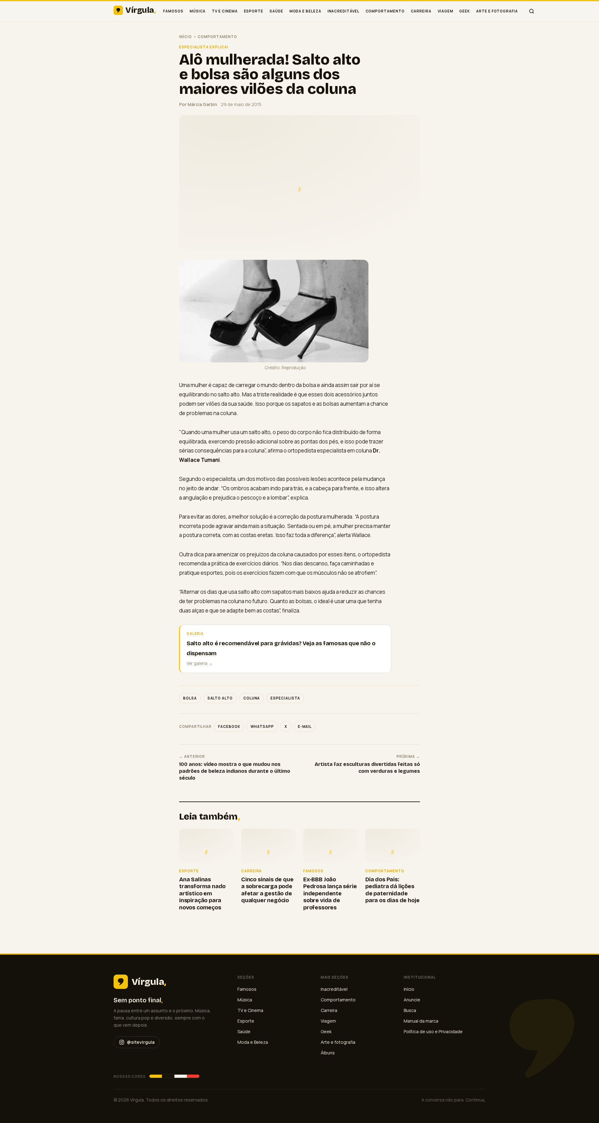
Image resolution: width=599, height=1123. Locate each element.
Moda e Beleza (305, 11)
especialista (285, 698)
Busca (410, 1010)
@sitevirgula (140, 1042)
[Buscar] (531, 11)
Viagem (445, 11)
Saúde (276, 11)
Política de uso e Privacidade (433, 1031)
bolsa (190, 698)
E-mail (305, 726)
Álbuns (328, 1053)
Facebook (229, 726)
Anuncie (412, 1000)
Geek (464, 11)
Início (185, 36)
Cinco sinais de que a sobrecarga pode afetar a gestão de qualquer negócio (267, 890)
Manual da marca (421, 1021)
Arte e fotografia (497, 11)
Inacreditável (343, 11)
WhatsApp (262, 726)
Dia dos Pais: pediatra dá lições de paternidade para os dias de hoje (392, 890)
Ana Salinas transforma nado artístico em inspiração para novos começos (202, 893)
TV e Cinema (224, 11)
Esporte (253, 11)
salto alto (220, 698)
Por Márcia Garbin (198, 104)
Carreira (421, 11)
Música (198, 11)
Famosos (173, 11)
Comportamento (385, 11)
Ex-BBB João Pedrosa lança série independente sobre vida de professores (330, 893)
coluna (251, 698)
